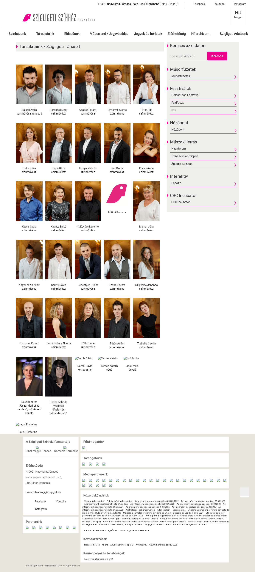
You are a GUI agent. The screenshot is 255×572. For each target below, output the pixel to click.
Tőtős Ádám (117, 343)
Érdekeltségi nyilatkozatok (119, 501)
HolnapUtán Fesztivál (185, 95)
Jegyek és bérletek (148, 34)
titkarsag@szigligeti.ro (47, 492)
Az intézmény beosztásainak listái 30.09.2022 (203, 501)
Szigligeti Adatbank (234, 34)
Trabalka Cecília (146, 343)
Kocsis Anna (146, 168)
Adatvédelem (164, 510)
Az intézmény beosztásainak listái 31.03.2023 (106, 504)
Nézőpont (177, 129)
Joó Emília (132, 365)
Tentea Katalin (109, 365)
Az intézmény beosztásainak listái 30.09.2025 (194, 507)
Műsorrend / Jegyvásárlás (109, 34)
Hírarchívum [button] (200, 34)
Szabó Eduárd (117, 284)
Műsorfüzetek (180, 76)
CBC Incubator (180, 202)
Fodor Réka (29, 168)
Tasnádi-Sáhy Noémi (58, 343)
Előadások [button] (72, 34)
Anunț (105, 545)
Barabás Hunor (58, 109)
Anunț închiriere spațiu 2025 (163, 545)
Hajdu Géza (58, 168)
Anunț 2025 (141, 545)
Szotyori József (29, 343)
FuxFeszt (177, 102)
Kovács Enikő (58, 226)
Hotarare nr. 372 (92, 545)
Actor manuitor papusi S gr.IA (98, 559)
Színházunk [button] (17, 34)
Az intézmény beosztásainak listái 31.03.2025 (148, 507)
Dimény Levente (117, 109)
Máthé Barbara (117, 212)
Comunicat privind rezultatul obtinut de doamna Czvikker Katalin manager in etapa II (144, 522)
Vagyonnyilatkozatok (94, 501)
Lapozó (176, 183)
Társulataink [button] (45, 34)
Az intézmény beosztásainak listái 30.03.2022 (156, 501)
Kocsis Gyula (29, 226)
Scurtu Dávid (58, 284)
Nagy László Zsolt (29, 284)
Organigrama (179, 510)
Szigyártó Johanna (146, 284)
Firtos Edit (146, 109)
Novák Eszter (29, 401)
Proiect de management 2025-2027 (190, 524)
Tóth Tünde (88, 343)
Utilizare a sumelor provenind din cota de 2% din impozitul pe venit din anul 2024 (163, 513)
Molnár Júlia (146, 226)
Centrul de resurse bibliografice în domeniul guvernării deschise (116, 530)
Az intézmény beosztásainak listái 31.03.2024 (199, 504)
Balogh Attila (29, 109)
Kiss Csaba (117, 168)
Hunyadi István (88, 168)
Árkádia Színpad (181, 164)
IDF (173, 110)
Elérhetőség (177, 34)
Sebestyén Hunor (88, 284)
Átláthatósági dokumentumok (140, 510)
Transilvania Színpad (184, 156)
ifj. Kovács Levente (88, 226)
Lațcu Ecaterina (28, 431)
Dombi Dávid (84, 365)
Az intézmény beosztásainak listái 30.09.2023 (152, 504)
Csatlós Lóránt (87, 109)
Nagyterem (178, 148)
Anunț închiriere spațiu (122, 545)
